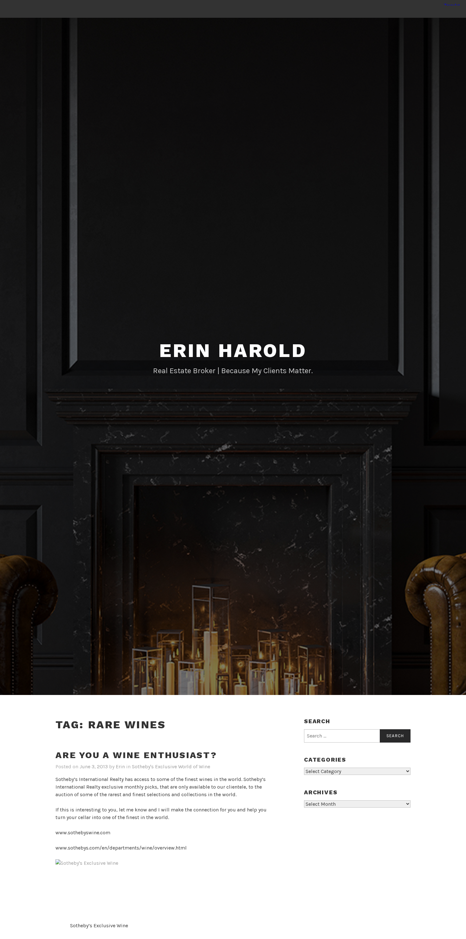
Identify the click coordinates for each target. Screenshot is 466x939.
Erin (120, 767)
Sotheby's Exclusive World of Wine (171, 767)
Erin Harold (233, 350)
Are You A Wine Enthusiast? (136, 755)
